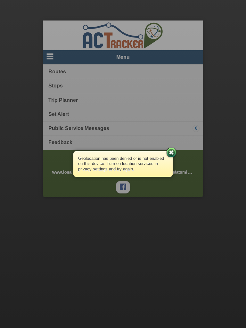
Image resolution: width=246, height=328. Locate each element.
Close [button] (171, 152)
